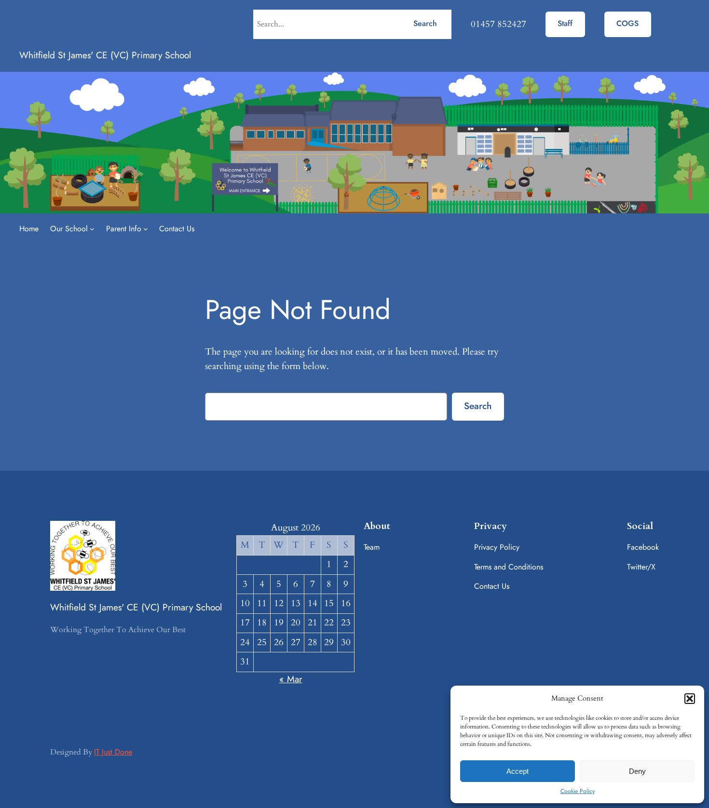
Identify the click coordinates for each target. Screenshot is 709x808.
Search (425, 23)
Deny (637, 771)
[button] (690, 698)
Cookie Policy (577, 791)
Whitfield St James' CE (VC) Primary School (105, 55)
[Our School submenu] (92, 228)
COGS (627, 23)
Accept (517, 771)
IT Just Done (113, 751)
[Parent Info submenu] (145, 228)
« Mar (290, 679)
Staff (565, 23)
